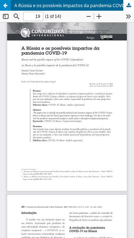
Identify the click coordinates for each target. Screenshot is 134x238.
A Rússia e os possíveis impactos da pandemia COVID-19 (73, 5)
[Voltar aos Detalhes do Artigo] (5, 5)
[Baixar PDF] (128, 5)
